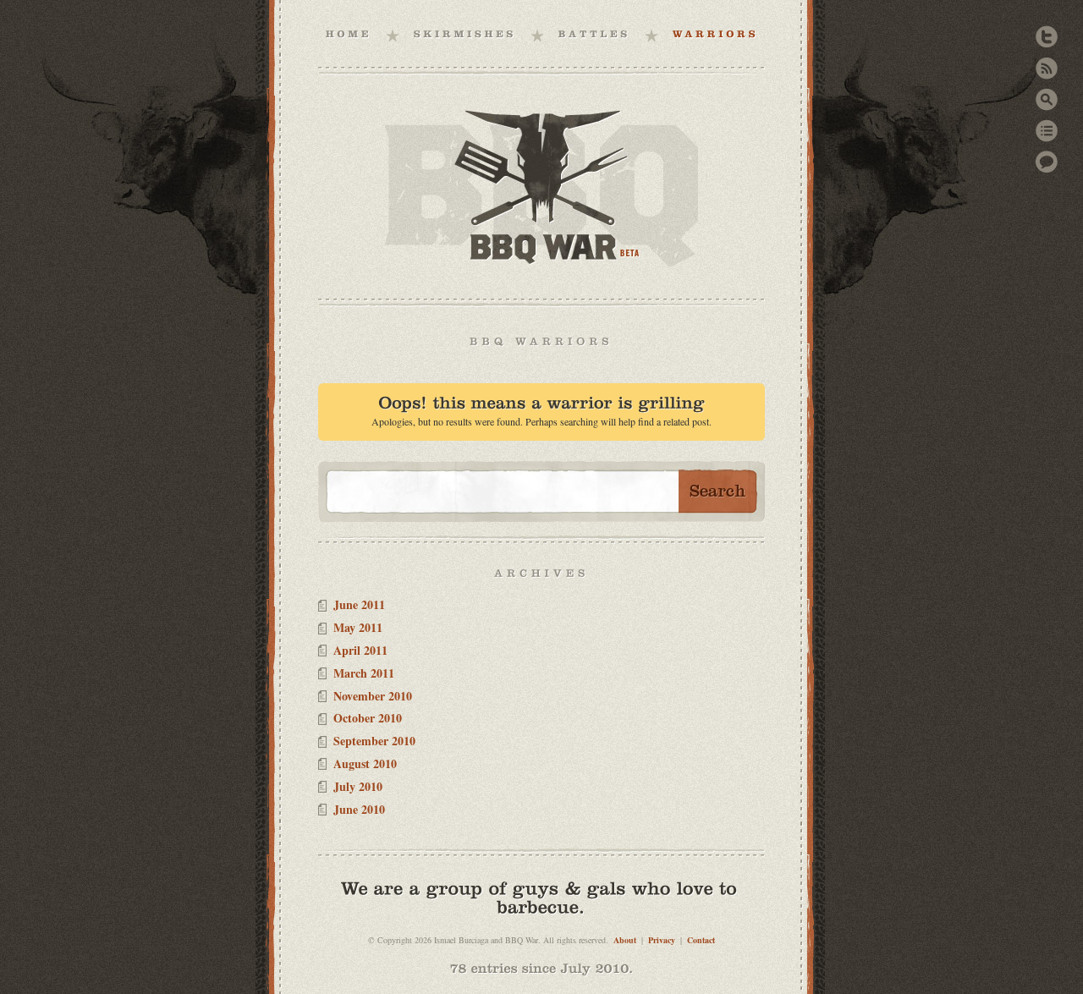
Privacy (661, 940)
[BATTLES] (594, 34)
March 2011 (363, 673)
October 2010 (367, 718)
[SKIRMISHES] (465, 34)
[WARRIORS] (716, 34)
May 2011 (357, 627)
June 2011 (359, 604)
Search (1047, 99)
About (624, 940)
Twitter (1047, 36)
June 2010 (359, 809)
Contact (701, 940)
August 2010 (365, 763)
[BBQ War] (349, 34)
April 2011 (360, 650)
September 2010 (374, 741)
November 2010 (372, 696)
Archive (1047, 130)
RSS (1047, 68)
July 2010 (357, 786)
